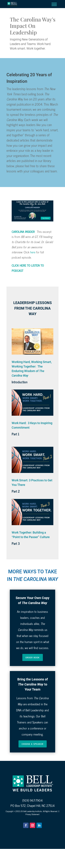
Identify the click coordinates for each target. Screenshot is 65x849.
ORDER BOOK (33, 657)
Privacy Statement (33, 814)
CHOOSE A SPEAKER (33, 744)
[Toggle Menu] (54, 4)
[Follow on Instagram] (32, 825)
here (32, 252)
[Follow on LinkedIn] (39, 825)
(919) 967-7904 (32, 800)
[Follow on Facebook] (25, 825)
